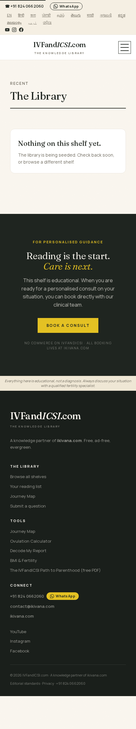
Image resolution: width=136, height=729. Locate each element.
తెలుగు (76, 15)
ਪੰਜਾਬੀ (46, 15)
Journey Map (22, 496)
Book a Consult (68, 325)
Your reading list (26, 486)
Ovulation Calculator (31, 541)
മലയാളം (14, 22)
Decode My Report (28, 550)
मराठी (90, 15)
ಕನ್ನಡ (121, 15)
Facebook (19, 651)
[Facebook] (21, 30)
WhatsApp (69, 6)
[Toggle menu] (124, 47)
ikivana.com (22, 616)
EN (9, 15)
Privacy (48, 683)
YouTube (18, 631)
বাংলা (33, 15)
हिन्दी (21, 15)
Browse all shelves (28, 476)
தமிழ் (61, 15)
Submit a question (28, 506)
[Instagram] (14, 30)
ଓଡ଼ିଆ (47, 22)
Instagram (20, 641)
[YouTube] (7, 30)
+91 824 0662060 (24, 6)
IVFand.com (59, 47)
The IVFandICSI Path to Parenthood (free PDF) (55, 570)
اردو (32, 22)
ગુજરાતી (106, 15)
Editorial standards (25, 683)
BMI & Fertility (23, 560)
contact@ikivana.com (32, 606)
